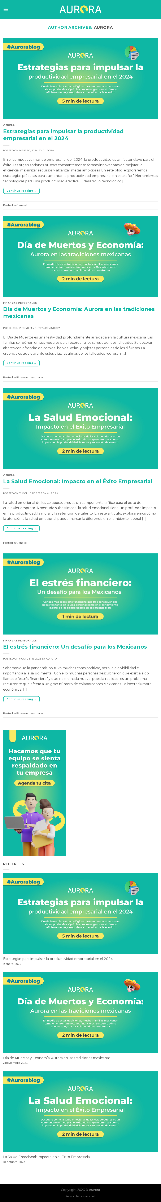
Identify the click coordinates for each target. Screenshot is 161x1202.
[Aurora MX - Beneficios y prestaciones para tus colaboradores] (80, 9)
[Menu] (5, 9)
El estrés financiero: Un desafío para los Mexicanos (75, 646)
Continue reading (21, 190)
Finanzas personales (20, 302)
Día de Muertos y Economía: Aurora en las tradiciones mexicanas (56, 1058)
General (9, 125)
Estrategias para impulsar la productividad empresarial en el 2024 (58, 959)
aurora (103, 27)
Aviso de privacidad (80, 1196)
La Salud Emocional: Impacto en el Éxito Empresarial (77, 481)
